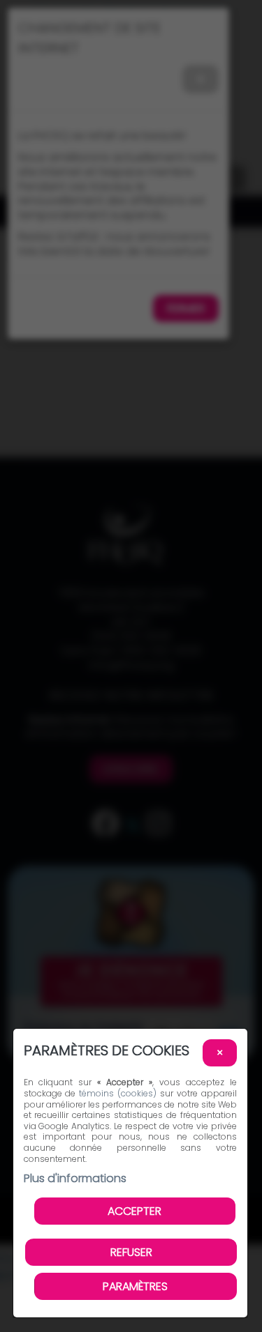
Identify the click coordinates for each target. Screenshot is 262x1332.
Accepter (134, 1211)
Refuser (131, 1252)
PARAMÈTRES (135, 1286)
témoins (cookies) (118, 1093)
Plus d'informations (75, 1178)
